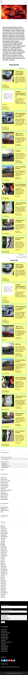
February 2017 (4, 566)
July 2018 (3, 539)
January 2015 (3, 584)
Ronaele (5, 50)
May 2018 (3, 542)
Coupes (5, 49)
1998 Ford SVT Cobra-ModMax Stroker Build (19, 73)
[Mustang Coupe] (14, 467)
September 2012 (4, 592)
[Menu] (1, 2)
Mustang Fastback (5, 485)
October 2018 (3, 535)
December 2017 (4, 550)
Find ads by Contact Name (6, 457)
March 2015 (3, 583)
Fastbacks (14, 47)
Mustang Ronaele (4, 494)
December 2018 (4, 531)
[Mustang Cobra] (14, 464)
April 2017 (3, 563)
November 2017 (4, 552)
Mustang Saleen (4, 497)
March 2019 (3, 527)
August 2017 (3, 556)
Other (2, 511)
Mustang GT (3, 488)
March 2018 (3, 545)
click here (12, 60)
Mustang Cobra (4, 479)
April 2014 (3, 586)
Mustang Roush (4, 496)
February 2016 (4, 581)
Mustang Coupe (4, 482)
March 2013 (3, 589)
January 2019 (3, 530)
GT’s (9, 47)
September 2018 (4, 536)
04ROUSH (18, 151)
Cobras (6, 47)
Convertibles (20, 50)
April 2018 (3, 544)
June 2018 (3, 541)
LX (3, 52)
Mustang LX (3, 491)
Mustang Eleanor (4, 484)
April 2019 (3, 525)
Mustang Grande (4, 487)
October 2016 (3, 572)
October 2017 (3, 553)
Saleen (16, 49)
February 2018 (4, 547)
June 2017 (3, 560)
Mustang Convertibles (5, 480)
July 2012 (3, 595)
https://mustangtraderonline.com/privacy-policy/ (10, 666)
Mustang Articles (4, 507)
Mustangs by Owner (5, 510)
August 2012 (3, 594)
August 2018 (3, 538)
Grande (14, 50)
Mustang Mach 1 (4, 493)
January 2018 (3, 549)
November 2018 (4, 533)
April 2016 (3, 578)
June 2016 (3, 575)
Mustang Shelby (4, 499)
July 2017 (3, 558)
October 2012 (3, 591)
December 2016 (4, 569)
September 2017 (4, 555)
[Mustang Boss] (14, 463)
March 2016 (3, 580)
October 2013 (3, 588)
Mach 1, (20, 47)
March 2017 (3, 564)
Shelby (12, 49)
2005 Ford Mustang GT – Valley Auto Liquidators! (20, 115)
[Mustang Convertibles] (14, 466)
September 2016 (4, 574)
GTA (8, 49)
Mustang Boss (4, 477)
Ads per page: (19, 257)
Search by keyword (5, 452)
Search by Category (5, 461)
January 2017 (3, 567)
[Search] (26, 2)
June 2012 (3, 597)
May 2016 (3, 577)
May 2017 (3, 561)
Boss (20, 49)
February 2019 (4, 528)
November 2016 (4, 570)
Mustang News (4, 508)
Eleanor (10, 50)
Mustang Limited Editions (6, 490)
